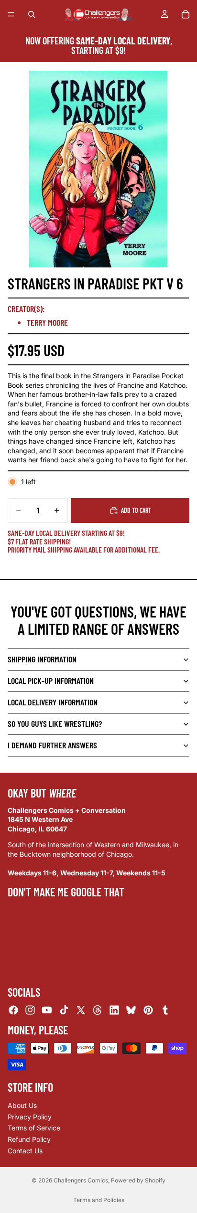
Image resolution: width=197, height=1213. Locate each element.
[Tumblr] (165, 1010)
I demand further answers (52, 745)
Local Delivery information (53, 702)
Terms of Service (34, 1128)
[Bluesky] (131, 1010)
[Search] (31, 14)
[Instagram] (30, 1010)
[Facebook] (13, 1010)
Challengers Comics (81, 1180)
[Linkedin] (114, 1010)
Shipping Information (42, 659)
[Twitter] (81, 1010)
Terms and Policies (98, 1199)
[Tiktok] (64, 1010)
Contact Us (25, 1150)
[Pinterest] (148, 1010)
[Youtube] (47, 1010)
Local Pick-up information (51, 680)
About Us (22, 1105)
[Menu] (11, 14)
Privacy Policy (30, 1117)
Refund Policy (29, 1139)
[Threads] (97, 1010)
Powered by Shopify (138, 1180)
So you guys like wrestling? (55, 723)
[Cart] (185, 14)
